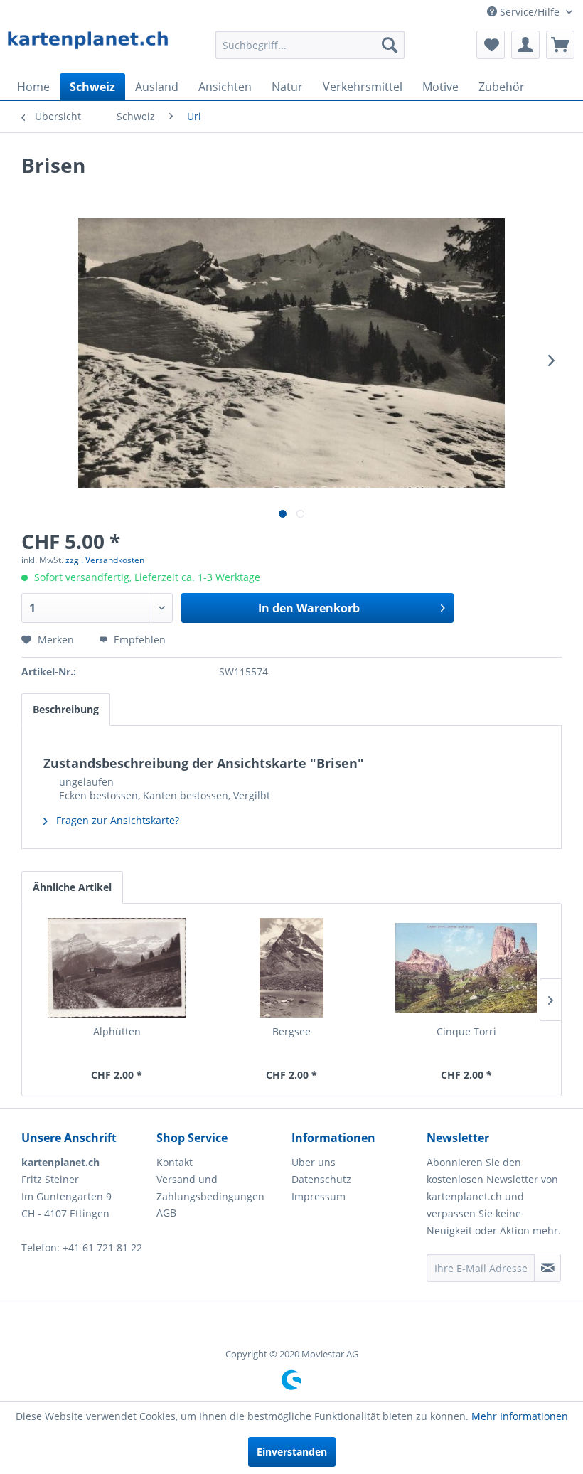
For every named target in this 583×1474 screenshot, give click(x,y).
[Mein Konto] (525, 45)
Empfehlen (138, 639)
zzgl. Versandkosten (104, 560)
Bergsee (291, 1031)
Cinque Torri (466, 1031)
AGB (166, 1212)
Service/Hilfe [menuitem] (529, 11)
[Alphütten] (116, 968)
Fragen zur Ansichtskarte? (116, 820)
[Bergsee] (291, 968)
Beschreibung (66, 709)
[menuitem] (310, 45)
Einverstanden (292, 1451)
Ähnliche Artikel (72, 887)
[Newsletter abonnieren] (547, 1268)
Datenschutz (321, 1179)
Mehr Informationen (519, 1416)
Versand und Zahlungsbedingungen (210, 1188)
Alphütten (117, 1031)
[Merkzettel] (490, 45)
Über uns (314, 1162)
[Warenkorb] (560, 45)
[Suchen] (390, 45)
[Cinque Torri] (466, 968)
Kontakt (174, 1162)
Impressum (319, 1196)
